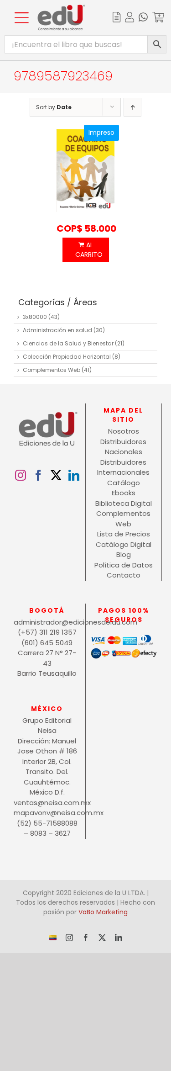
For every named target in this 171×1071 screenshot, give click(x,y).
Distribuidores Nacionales (123, 447)
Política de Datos (123, 565)
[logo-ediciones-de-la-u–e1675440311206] (61, 8)
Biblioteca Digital (123, 503)
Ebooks (123, 493)
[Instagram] (20, 475)
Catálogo (123, 483)
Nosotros (123, 431)
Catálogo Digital (123, 544)
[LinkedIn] (73, 475)
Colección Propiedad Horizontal (67, 357)
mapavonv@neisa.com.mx (47, 812)
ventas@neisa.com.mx (47, 802)
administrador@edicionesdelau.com (47, 622)
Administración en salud (57, 330)
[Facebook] (38, 475)
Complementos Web (51, 370)
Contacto (123, 575)
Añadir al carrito (85, 250)
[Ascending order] (132, 107)
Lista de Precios (123, 534)
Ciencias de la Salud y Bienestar (68, 343)
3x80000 (35, 317)
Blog (123, 554)
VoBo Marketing (103, 912)
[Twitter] (56, 475)
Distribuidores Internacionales (123, 467)
